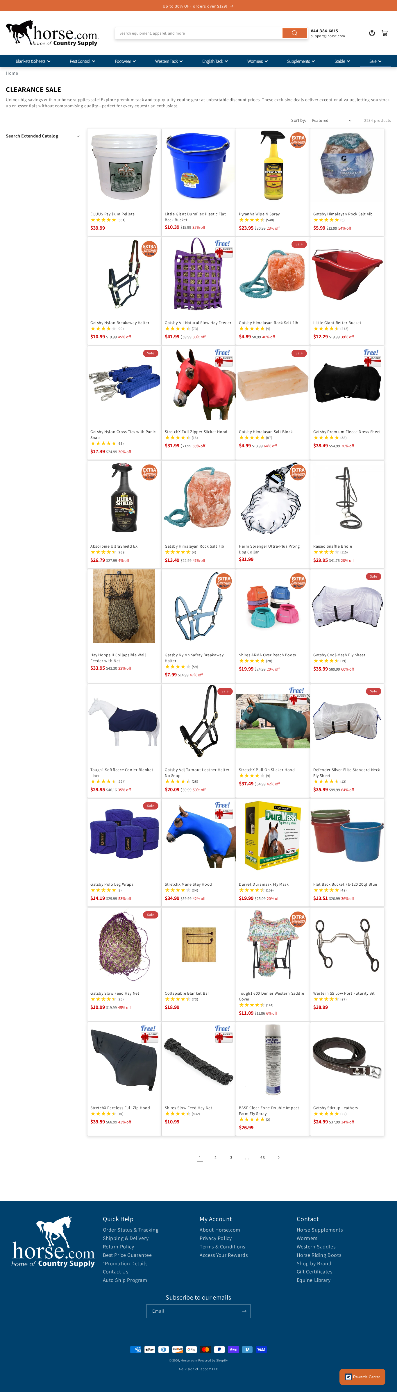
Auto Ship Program (125, 1280)
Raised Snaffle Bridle (332, 546)
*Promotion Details (125, 1263)
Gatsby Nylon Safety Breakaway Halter (194, 657)
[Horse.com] (52, 33)
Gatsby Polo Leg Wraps (112, 884)
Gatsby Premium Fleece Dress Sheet (347, 431)
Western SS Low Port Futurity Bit (344, 993)
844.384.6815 (324, 30)
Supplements (298, 61)
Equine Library (314, 1280)
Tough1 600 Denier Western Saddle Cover (271, 995)
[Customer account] (372, 33)
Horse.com (189, 1360)
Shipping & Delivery (126, 1238)
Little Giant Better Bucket (337, 322)
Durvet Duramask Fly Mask (264, 884)
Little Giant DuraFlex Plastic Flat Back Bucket (195, 216)
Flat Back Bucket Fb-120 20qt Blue (345, 884)
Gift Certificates (314, 1271)
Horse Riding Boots (319, 1255)
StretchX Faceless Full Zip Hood (120, 1107)
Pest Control (80, 61)
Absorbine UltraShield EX (113, 546)
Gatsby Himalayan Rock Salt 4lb (343, 213)
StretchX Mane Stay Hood (188, 884)
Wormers (255, 61)
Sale (372, 61)
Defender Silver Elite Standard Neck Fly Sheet (346, 772)
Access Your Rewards (224, 1255)
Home (12, 73)
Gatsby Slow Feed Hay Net (114, 993)
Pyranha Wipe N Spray (259, 213)
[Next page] (278, 1157)
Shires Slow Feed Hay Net (188, 1107)
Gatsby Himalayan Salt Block (266, 431)
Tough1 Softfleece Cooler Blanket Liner (121, 772)
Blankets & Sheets (30, 61)
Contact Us (115, 1271)
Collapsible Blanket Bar (187, 993)
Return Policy (118, 1246)
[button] (43, 136)
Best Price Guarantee (127, 1255)
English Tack (212, 61)
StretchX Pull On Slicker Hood (267, 769)
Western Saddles (316, 1246)
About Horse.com (220, 1229)
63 (262, 1157)
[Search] (294, 33)
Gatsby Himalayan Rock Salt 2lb (268, 322)
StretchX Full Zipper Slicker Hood (196, 431)
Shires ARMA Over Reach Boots (267, 654)
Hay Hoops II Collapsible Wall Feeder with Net (118, 657)
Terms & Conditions (222, 1246)
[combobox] (211, 33)
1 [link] (200, 1158)
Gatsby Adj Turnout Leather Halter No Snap (197, 772)
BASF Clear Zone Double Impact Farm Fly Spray (269, 1110)
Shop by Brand (314, 1263)
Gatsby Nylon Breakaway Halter (119, 322)
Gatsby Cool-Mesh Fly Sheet (339, 654)
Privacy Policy (216, 1238)
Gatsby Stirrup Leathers (335, 1107)
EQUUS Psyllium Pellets (112, 213)
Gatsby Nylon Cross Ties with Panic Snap (122, 434)
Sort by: (298, 120)
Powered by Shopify (213, 1360)
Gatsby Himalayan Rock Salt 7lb (194, 546)
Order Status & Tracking (131, 1229)
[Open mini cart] (384, 33)
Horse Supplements (320, 1229)
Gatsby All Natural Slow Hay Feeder (198, 322)
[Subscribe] (244, 1311)
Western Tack (166, 61)
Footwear (123, 61)
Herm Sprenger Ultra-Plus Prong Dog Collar (269, 549)
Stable (340, 61)
